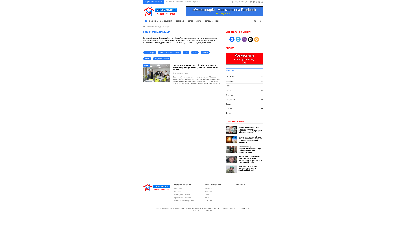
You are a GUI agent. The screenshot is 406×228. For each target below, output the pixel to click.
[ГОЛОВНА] (145, 21)
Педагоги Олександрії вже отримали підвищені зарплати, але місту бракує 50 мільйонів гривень (250, 129)
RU (255, 21)
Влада (146, 66)
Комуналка (244, 99)
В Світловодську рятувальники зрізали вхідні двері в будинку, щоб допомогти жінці (250, 149)
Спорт (244, 90)
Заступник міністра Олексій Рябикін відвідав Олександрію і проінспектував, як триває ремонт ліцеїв (196, 67)
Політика (244, 108)
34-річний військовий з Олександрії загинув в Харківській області (248, 168)
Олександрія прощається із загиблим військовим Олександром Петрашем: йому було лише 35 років (251, 159)
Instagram (208, 201)
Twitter (207, 198)
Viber (207, 195)
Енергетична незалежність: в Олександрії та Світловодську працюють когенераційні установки (250, 139)
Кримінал (244, 81)
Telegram (208, 192)
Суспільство (244, 77)
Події (244, 86)
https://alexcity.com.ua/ (241, 208)
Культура (244, 95)
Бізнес (244, 113)
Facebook (208, 188)
